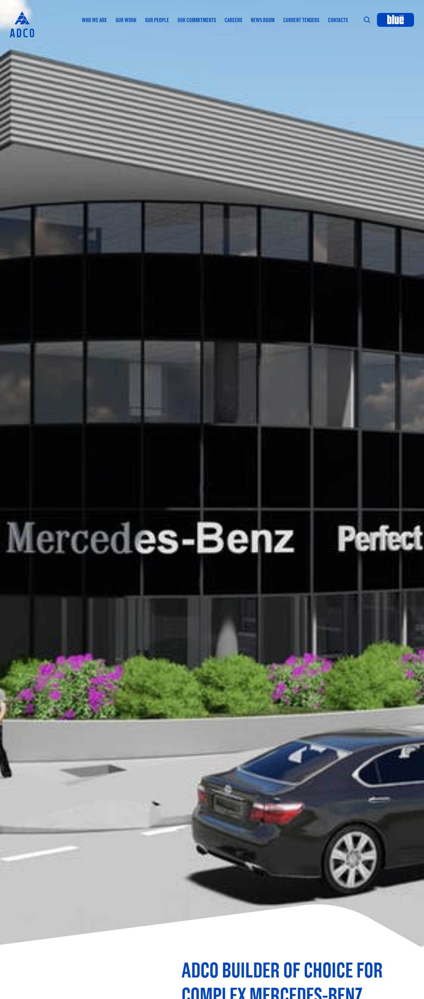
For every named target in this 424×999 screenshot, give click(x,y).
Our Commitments (197, 20)
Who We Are (94, 20)
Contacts (338, 20)
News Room (263, 20)
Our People (157, 20)
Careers (233, 20)
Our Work (126, 20)
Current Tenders (301, 20)
